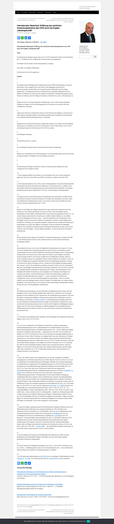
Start (18, 12)
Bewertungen (32, 12)
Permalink (29, 506)
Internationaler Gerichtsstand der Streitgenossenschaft (34, 494)
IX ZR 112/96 (40, 426)
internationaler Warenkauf (54, 505)
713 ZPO (27, 458)
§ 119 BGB (55, 413)
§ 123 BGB (57, 415)
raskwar (34, 32)
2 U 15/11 (43, 42)
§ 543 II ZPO (53, 458)
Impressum (40, 12)
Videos (54, 12)
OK (88, 521)
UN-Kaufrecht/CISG (35, 505)
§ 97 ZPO (43, 456)
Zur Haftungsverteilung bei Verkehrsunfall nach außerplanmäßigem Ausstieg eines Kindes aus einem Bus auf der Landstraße (60, 20)
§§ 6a (37, 299)
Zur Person (24, 12)
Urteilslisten (48, 12)
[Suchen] (95, 56)
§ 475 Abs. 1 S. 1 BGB (57, 385)
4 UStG (42, 299)
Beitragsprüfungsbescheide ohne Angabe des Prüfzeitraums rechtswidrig (40, 484)
